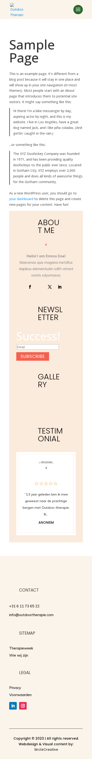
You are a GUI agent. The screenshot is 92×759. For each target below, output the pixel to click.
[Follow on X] (50, 287)
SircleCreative (46, 749)
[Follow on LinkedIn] (59, 287)
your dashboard (21, 199)
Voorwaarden (20, 695)
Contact (29, 590)
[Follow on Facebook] (30, 287)
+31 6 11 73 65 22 (24, 606)
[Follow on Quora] (40, 287)
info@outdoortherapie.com (31, 615)
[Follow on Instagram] (23, 706)
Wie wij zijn (18, 655)
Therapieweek (21, 648)
